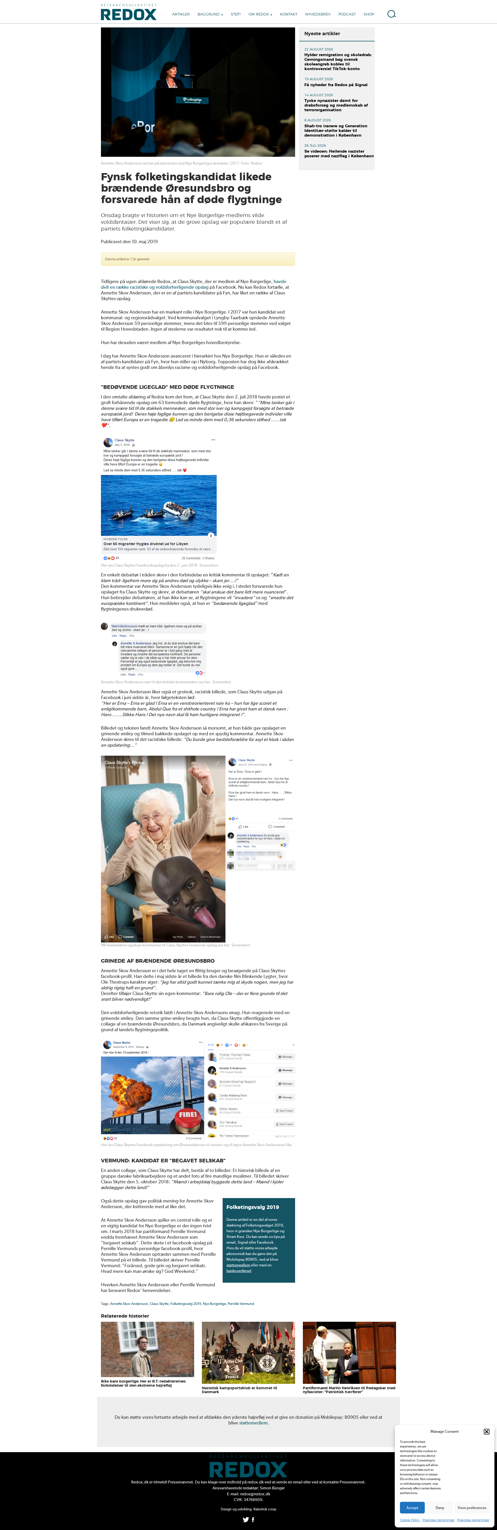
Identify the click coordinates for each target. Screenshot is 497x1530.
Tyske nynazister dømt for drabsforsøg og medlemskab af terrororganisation (336, 105)
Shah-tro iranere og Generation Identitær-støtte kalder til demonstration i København (335, 130)
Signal (243, 1242)
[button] (486, 1431)
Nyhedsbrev (318, 14)
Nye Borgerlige (214, 1304)
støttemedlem (238, 1265)
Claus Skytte (159, 1304)
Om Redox (259, 14)
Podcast (347, 14)
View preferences (472, 1507)
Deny (440, 1507)
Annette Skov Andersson (129, 1304)
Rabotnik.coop (264, 1509)
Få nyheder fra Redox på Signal (336, 85)
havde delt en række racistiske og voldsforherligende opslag (193, 284)
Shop (369, 14)
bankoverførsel (238, 1270)
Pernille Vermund (241, 1304)
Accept (412, 1507)
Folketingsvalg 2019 (185, 1304)
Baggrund (209, 14)
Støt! (236, 14)
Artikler (181, 14)
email (231, 1242)
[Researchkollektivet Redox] (130, 11)
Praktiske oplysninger (438, 1520)
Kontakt (288, 14)
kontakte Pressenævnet (343, 1482)
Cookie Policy (410, 1520)
